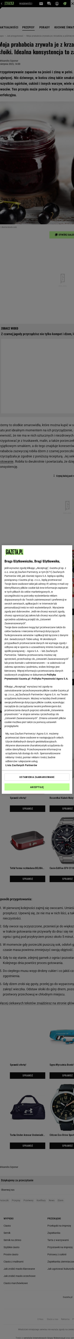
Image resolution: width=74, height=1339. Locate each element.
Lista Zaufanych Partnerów (21, 765)
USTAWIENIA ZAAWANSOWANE (36, 777)
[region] (37, 669)
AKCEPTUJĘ (37, 787)
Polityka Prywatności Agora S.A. (50, 678)
